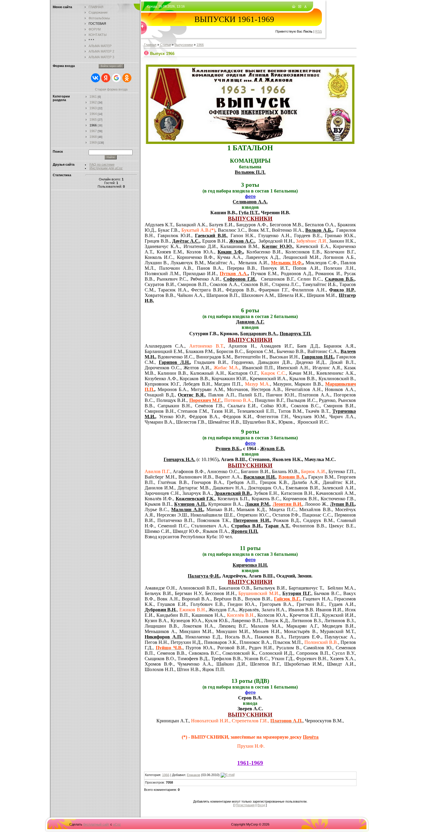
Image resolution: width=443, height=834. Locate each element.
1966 (93, 125)
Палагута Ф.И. (204, 575)
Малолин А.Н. (187, 509)
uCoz (117, 824)
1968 (93, 136)
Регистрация (245, 805)
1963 (93, 108)
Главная (150, 44)
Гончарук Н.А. (179, 459)
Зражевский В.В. (233, 493)
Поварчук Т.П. (295, 333)
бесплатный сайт (96, 824)
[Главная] (293, 6)
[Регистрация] (299, 6)
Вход (261, 805)
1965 (93, 119)
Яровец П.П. (244, 531)
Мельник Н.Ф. (287, 262)
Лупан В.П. (342, 504)
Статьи (165, 44)
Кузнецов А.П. (190, 504)
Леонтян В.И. (287, 504)
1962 (93, 102)
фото (250, 196)
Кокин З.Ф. (230, 251)
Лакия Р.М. (257, 504)
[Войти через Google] (116, 78)
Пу (223, 273)
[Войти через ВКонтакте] (95, 77)
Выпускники (183, 44)
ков (232, 273)
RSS (318, 31)
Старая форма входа (111, 89)
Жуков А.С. (242, 241)
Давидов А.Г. (250, 321)
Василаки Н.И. (259, 476)
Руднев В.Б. (228, 448)
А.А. (241, 273)
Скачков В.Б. (340, 279)
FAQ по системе (102, 164)
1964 (93, 114)
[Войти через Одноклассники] (126, 77)
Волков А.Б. (318, 230)
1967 (93, 131)
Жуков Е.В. (272, 448)
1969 (93, 142)
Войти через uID (111, 66)
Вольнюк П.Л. (250, 172)
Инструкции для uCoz (106, 168)
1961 (93, 96)
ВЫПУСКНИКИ (250, 218)
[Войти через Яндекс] (105, 77)
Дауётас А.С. (186, 241)
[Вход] (305, 6)
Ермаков (193, 774)
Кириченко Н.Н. (250, 565)
